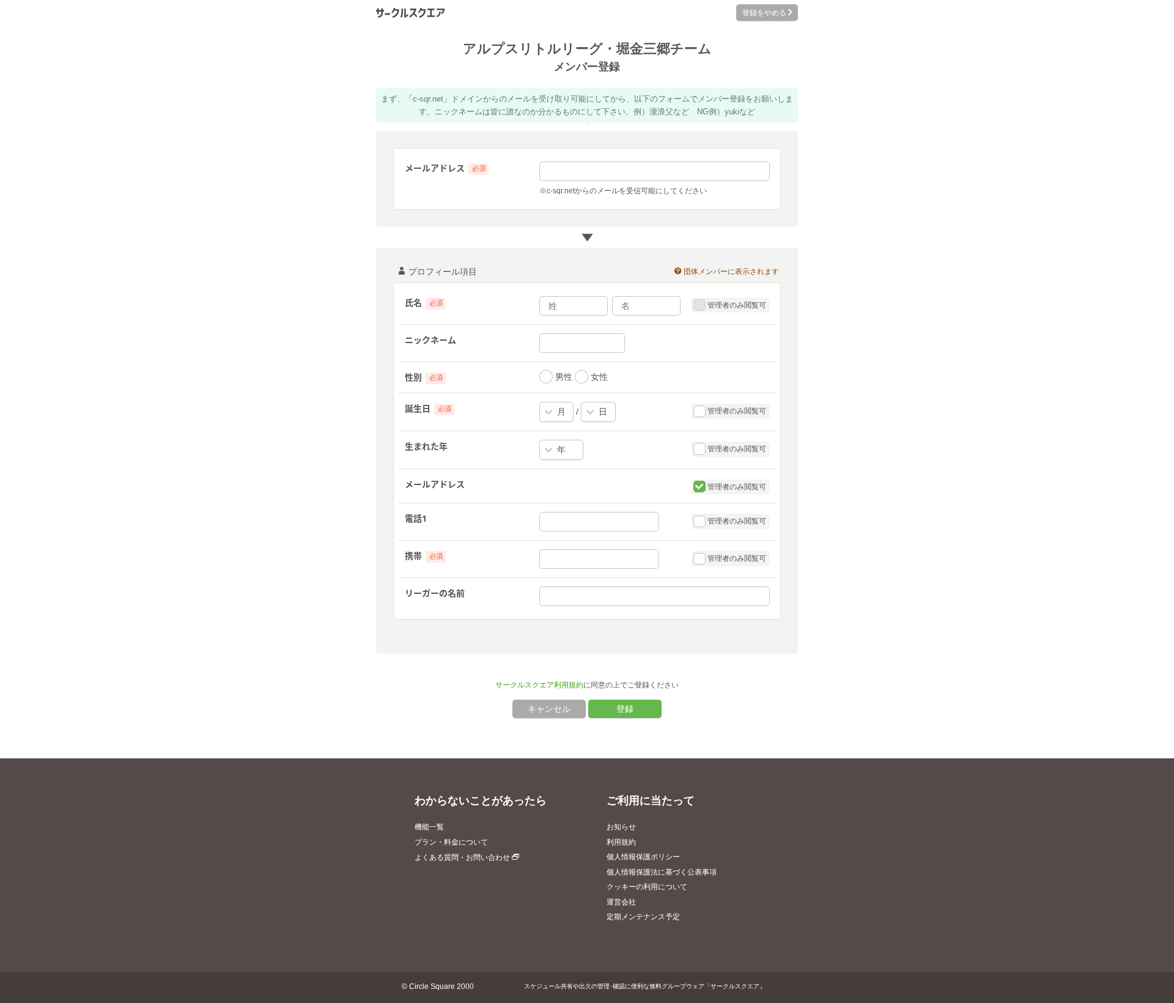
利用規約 (621, 842)
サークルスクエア (410, 12)
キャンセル (549, 709)
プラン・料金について (451, 842)
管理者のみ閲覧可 (736, 305)
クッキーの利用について (647, 887)
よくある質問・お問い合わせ (463, 857)
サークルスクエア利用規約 (539, 685)
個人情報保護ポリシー (643, 857)
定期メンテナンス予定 (643, 916)
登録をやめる (763, 13)
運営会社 (621, 902)
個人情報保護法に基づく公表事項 (662, 872)
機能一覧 (429, 827)
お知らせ (621, 827)
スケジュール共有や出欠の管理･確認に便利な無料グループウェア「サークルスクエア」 (645, 986)
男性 (562, 377)
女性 (598, 377)
